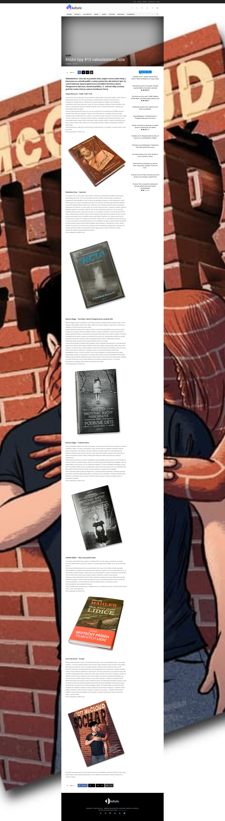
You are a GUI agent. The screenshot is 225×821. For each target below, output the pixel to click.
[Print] (91, 72)
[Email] (87, 72)
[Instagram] (142, 8)
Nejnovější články (145, 72)
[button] (157, 14)
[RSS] (147, 8)
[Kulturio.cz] (74, 7)
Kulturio (69, 63)
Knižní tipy (68, 55)
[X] (152, 8)
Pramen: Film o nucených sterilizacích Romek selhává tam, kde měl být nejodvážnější (145, 186)
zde (83, 132)
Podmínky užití (122, 810)
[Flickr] (137, 8)
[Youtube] (157, 8)
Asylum (91, 196)
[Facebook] (132, 8)
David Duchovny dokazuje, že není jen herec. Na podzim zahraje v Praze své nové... (145, 166)
